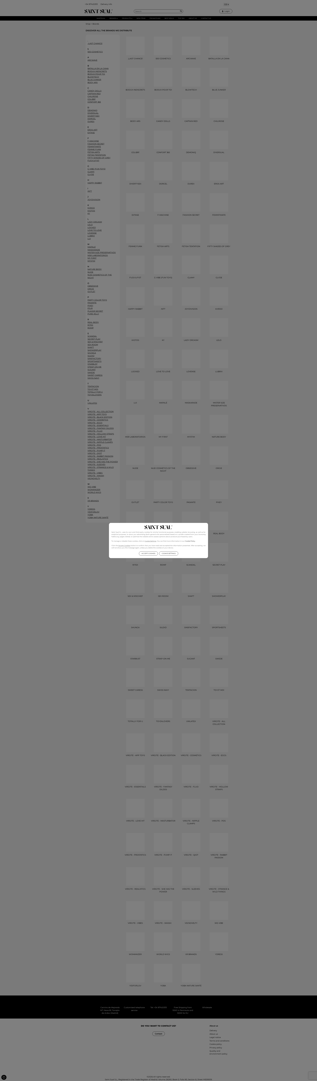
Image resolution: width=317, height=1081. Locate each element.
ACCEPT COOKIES (148, 553)
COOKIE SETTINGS (169, 553)
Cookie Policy (190, 541)
